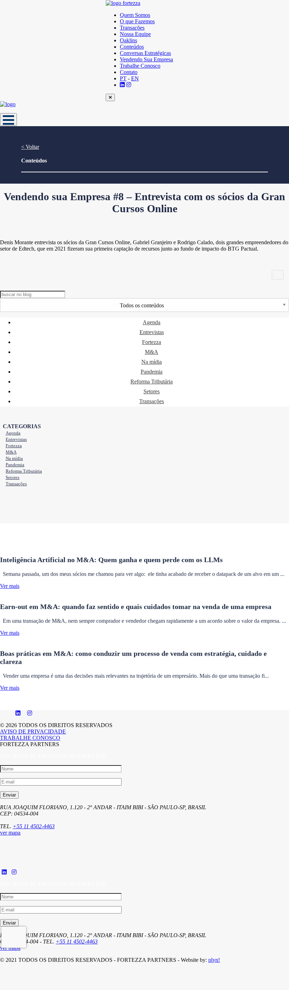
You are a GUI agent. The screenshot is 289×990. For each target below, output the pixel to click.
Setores (151, 391)
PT (123, 78)
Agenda (151, 322)
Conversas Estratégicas (145, 53)
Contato (128, 72)
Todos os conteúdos (142, 305)
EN (135, 78)
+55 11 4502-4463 (34, 826)
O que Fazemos (137, 21)
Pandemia (151, 372)
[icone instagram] (29, 713)
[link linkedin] (122, 85)
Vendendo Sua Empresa (146, 59)
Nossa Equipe (135, 34)
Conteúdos (132, 47)
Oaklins (128, 40)
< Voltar (30, 147)
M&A (151, 352)
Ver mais (9, 586)
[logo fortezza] (158, 3)
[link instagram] (128, 85)
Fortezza (151, 342)
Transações (132, 28)
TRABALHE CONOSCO (30, 738)
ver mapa (10, 833)
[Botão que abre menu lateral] (8, 119)
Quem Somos (135, 15)
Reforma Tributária (151, 382)
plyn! (214, 960)
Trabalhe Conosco (140, 66)
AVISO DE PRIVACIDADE (33, 731)
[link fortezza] (4, 872)
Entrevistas (152, 332)
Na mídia (151, 362)
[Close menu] (110, 97)
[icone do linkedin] (18, 713)
